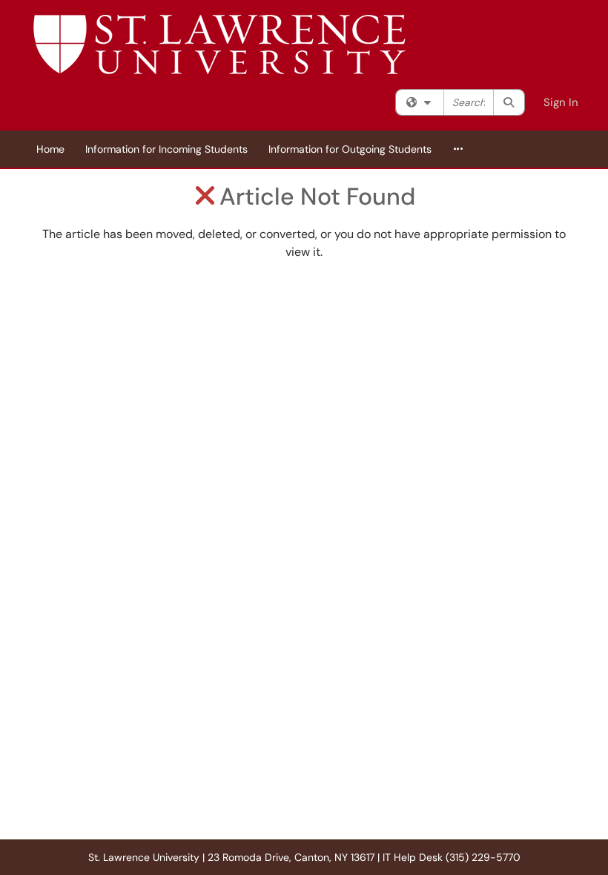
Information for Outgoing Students (350, 149)
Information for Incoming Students (166, 149)
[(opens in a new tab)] (219, 44)
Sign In (560, 102)
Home (50, 149)
